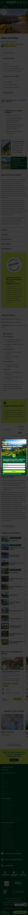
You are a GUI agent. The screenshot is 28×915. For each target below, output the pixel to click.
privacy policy (18, 473)
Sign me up (14, 471)
